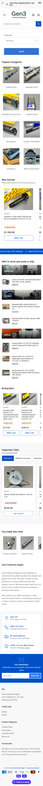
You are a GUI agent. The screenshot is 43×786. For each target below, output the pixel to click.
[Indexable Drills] (32, 75)
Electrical (5, 737)
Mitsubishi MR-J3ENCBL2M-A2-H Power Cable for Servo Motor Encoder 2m (26, 306)
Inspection (11, 169)
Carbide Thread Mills (32, 142)
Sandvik (6, 213)
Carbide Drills (11, 87)
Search (21, 51)
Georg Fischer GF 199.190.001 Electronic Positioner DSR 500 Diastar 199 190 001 (26, 373)
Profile (4, 715)
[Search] (38, 23)
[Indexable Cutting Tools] (11, 102)
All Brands (8, 35)
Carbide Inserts (32, 114)
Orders (4, 712)
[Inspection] (11, 156)
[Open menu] (4, 14)
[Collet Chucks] (27, 543)
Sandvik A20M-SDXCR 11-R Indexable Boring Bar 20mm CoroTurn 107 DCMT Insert (11, 414)
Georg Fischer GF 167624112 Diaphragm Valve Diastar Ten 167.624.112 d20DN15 (23, 358)
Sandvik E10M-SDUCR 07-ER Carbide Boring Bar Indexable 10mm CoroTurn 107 (28, 414)
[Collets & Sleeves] (9, 543)
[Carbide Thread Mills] (32, 129)
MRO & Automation (31, 169)
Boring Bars (6, 730)
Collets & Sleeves (10, 554)
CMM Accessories (23, 458)
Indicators (8, 458)
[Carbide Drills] (11, 75)
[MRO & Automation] (32, 156)
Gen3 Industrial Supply (17, 768)
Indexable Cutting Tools (11, 114)
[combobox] (21, 23)
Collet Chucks (27, 554)
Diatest (6, 491)
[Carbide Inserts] (32, 102)
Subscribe (35, 676)
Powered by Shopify (32, 768)
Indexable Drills (32, 87)
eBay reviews (25, 648)
